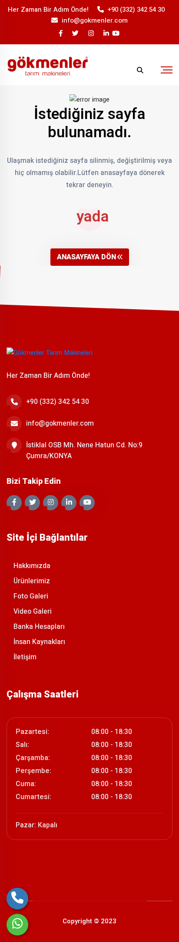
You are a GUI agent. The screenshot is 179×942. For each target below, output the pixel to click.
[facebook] (61, 33)
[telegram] (76, 33)
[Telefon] (17, 898)
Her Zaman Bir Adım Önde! (48, 9)
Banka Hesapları (38, 626)
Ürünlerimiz (31, 581)
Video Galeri (32, 611)
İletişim (24, 657)
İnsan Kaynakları (38, 642)
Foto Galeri (30, 596)
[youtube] (116, 33)
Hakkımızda (31, 566)
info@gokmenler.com (95, 20)
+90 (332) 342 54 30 (136, 9)
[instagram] (91, 33)
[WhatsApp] (17, 924)
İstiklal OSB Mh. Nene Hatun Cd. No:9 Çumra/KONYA (84, 450)
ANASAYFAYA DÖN (86, 257)
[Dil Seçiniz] (122, 70)
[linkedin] (106, 33)
